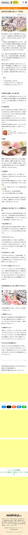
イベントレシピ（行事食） (12, 131)
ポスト (9, 407)
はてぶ (19, 407)
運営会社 (6, 527)
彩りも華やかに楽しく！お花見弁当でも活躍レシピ (17, 133)
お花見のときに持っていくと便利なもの (14, 82)
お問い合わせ (12, 527)
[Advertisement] (14, 388)
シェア (4, 407)
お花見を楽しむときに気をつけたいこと (14, 84)
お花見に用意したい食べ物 (11, 81)
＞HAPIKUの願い (13, 525)
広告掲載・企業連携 (14, 529)
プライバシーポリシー (19, 527)
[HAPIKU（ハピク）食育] (8, 2)
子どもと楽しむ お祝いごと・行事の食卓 (9, 8)
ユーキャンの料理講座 (14, 470)
